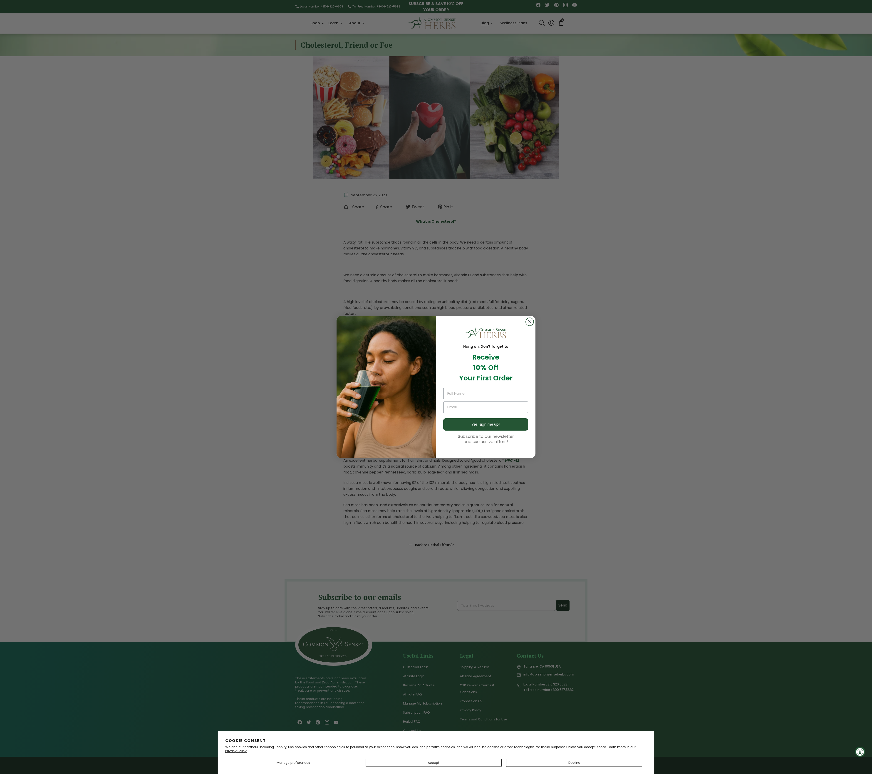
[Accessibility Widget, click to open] (860, 752)
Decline (574, 762)
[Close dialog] (530, 322)
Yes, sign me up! (486, 424)
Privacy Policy (236, 751)
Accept (433, 762)
